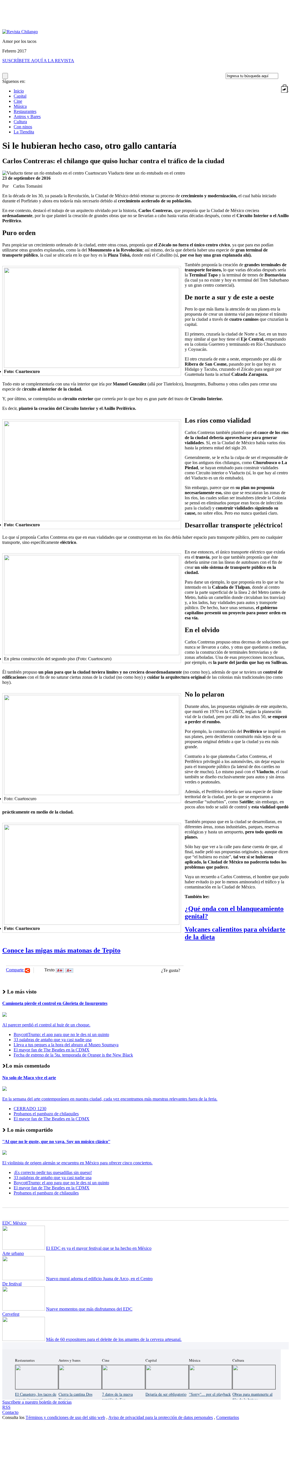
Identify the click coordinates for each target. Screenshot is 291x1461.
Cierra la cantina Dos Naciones (75, 1396)
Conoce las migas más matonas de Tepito (61, 950)
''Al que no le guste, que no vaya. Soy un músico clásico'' (56, 1141)
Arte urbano (13, 1253)
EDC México (14, 1223)
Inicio (19, 91)
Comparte (15, 969)
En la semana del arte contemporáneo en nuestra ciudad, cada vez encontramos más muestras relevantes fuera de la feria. (109, 1099)
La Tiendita (24, 131)
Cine (18, 101)
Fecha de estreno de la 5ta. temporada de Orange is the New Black (73, 1055)
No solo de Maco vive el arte (29, 1077)
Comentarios (227, 1417)
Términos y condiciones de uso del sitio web (65, 1417)
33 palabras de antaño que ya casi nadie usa (53, 1039)
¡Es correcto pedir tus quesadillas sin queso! (53, 1172)
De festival (12, 1283)
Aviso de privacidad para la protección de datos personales (160, 1417)
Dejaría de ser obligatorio (166, 1394)
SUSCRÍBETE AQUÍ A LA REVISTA (38, 60)
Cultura (20, 121)
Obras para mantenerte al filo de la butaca (252, 1396)
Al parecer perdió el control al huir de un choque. (46, 1024)
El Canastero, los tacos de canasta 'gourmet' (35, 1396)
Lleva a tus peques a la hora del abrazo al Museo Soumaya (66, 1044)
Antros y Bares (27, 116)
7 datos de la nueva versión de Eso (117, 1396)
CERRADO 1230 (30, 1108)
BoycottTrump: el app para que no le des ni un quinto (61, 1034)
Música (20, 106)
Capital (20, 96)
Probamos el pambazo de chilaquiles (46, 1113)
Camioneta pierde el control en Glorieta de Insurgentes (54, 1003)
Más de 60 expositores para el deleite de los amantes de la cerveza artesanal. (114, 1339)
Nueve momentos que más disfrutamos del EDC (89, 1309)
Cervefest (10, 1314)
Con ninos (23, 126)
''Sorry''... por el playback (210, 1394)
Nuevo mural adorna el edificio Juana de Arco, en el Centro (99, 1278)
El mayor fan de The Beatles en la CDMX (52, 1049)
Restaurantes (25, 111)
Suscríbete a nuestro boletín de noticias (37, 1402)
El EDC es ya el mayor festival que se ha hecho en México (98, 1248)
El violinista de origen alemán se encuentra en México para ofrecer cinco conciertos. (77, 1162)
